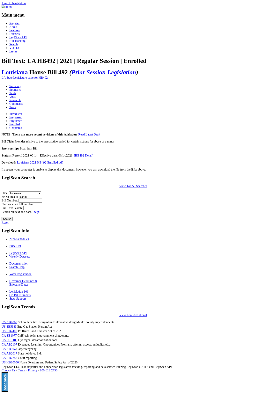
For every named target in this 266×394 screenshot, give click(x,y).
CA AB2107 (9, 344)
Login (13, 51)
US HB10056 (10, 362)
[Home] (7, 6)
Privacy (32, 370)
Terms (22, 370)
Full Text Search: (12, 208)
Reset (5, 222)
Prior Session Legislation (103, 72)
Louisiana (15, 72)
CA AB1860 (9, 322)
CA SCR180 (9, 340)
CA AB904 (9, 349)
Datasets (14, 33)
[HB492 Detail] (83, 155)
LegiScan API (18, 37)
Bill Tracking (17, 40)
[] (36, 212)
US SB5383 (9, 326)
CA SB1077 (9, 335)
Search (13, 44)
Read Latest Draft (89, 134)
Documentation (18, 263)
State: (5, 193)
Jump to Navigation (14, 3)
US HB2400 (9, 331)
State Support (17, 298)
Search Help (17, 267)
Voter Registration (20, 274)
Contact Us (8, 370)
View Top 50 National (133, 315)
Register (14, 23)
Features (14, 30)
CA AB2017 (9, 353)
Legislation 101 (18, 291)
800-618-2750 (48, 370)
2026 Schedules (19, 239)
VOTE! (14, 47)
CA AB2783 (9, 358)
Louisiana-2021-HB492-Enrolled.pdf (40, 162)
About (13, 26)
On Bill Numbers (20, 295)
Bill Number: (10, 200)
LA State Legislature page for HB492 (25, 77)
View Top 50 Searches (133, 186)
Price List (15, 246)
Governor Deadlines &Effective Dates (23, 282)
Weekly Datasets (19, 256)
